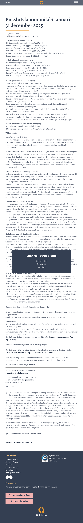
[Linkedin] (7, 477)
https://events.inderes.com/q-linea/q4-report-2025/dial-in (30, 353)
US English (41, 264)
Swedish (41, 267)
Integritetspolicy (12, 470)
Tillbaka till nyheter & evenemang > (19, 442)
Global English (41, 261)
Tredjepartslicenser (13, 473)
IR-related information (19, 501)
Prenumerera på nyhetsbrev (19, 495)
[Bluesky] (11, 477)
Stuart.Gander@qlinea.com (17, 373)
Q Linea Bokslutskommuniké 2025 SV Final (23, 434)
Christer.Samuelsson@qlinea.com (20, 380)
